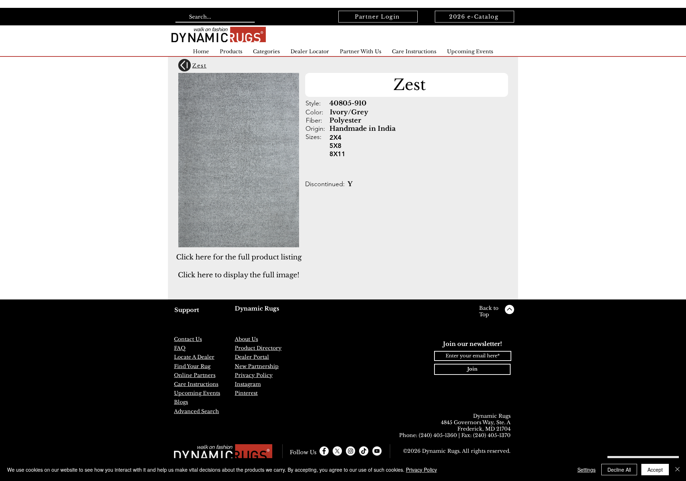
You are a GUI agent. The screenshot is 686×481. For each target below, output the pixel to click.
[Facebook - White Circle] (324, 451)
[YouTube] (377, 451)
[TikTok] (363, 451)
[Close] (677, 469)
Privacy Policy (421, 469)
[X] (337, 451)
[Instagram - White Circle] (350, 451)
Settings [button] (586, 469)
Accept (655, 469)
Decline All (619, 469)
